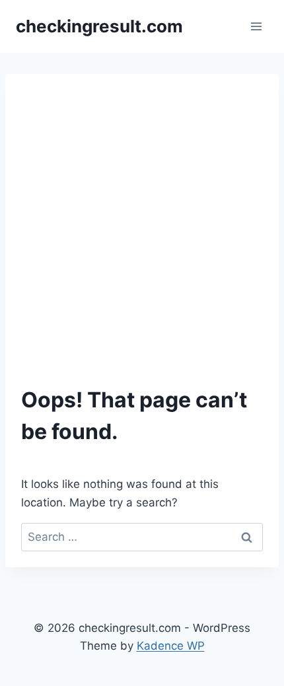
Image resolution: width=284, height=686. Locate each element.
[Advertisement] (142, 238)
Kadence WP (171, 645)
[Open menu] (256, 26)
